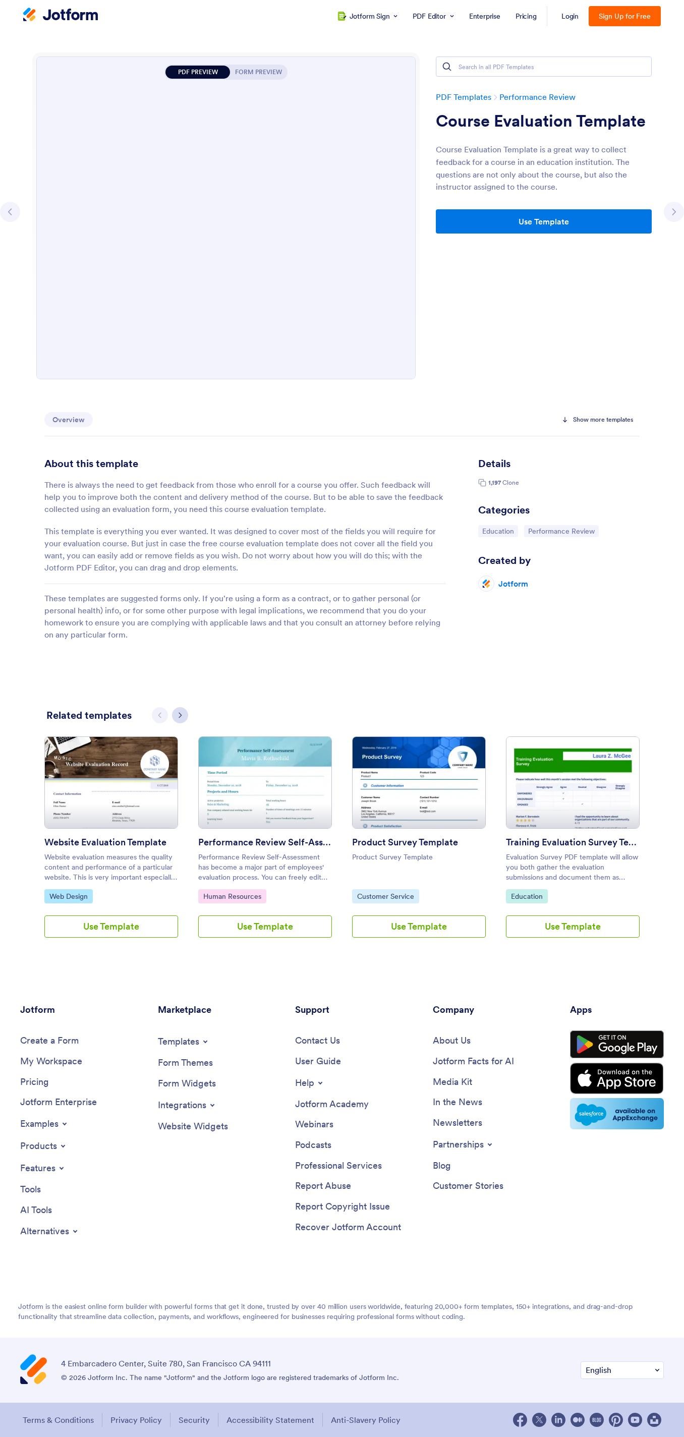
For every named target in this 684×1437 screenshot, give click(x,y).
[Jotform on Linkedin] (558, 1420)
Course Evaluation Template (541, 121)
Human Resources (232, 896)
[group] (111, 845)
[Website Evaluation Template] (111, 782)
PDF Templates (463, 97)
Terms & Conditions (58, 1420)
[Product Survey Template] (419, 782)
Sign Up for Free (625, 16)
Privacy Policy (136, 1420)
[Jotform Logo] (60, 15)
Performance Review (537, 97)
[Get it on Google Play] (617, 1044)
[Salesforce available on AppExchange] (617, 1113)
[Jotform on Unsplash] (654, 1420)
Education (500, 531)
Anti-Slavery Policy (366, 1420)
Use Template (544, 221)
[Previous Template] (10, 212)
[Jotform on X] (539, 1420)
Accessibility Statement (270, 1420)
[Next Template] (674, 212)
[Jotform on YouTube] (635, 1420)
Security (194, 1420)
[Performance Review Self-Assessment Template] (265, 782)
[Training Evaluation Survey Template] (572, 782)
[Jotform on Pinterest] (616, 1420)
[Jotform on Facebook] (520, 1420)
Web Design (71, 896)
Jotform (513, 584)
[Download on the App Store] (617, 1078)
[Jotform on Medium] (578, 1420)
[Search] (447, 66)
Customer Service (385, 896)
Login (570, 16)
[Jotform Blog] (597, 1420)
